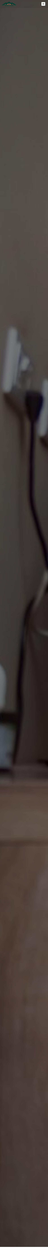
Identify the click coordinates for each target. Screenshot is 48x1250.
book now (24, 635)
